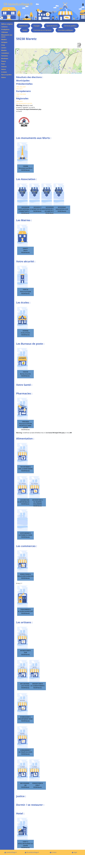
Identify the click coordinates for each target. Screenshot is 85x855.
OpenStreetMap (78, 73)
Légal (75, 852)
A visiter (4, 72)
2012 (17, 89)
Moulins (4, 50)
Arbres (3, 77)
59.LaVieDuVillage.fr (32, 852)
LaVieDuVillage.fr (11, 852)
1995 (17, 87)
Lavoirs (3, 48)
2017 (21, 89)
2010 (21, 101)
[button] (49, 63)
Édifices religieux (7, 24)
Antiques (4, 42)
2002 (21, 87)
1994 (18, 94)
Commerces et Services (42, 30)
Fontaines (4, 56)
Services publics (70, 26)
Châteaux (4, 32)
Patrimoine (23, 26)
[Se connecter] (83, 4)
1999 (21, 94)
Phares (3, 61)
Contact (53, 852)
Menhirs (4, 39)
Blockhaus (4, 58)
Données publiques (65, 30)
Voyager (36, 26)
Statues (4, 67)
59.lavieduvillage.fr (18, 4)
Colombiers (5, 53)
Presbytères (5, 29)
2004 (24, 94)
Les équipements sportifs (24, 103)
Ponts (3, 64)
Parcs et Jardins (6, 75)
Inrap (3, 45)
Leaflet (72, 73)
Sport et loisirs (51, 26)
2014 (17, 96)
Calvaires (4, 27)
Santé (24, 30)
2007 (24, 87)
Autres (3, 69)
